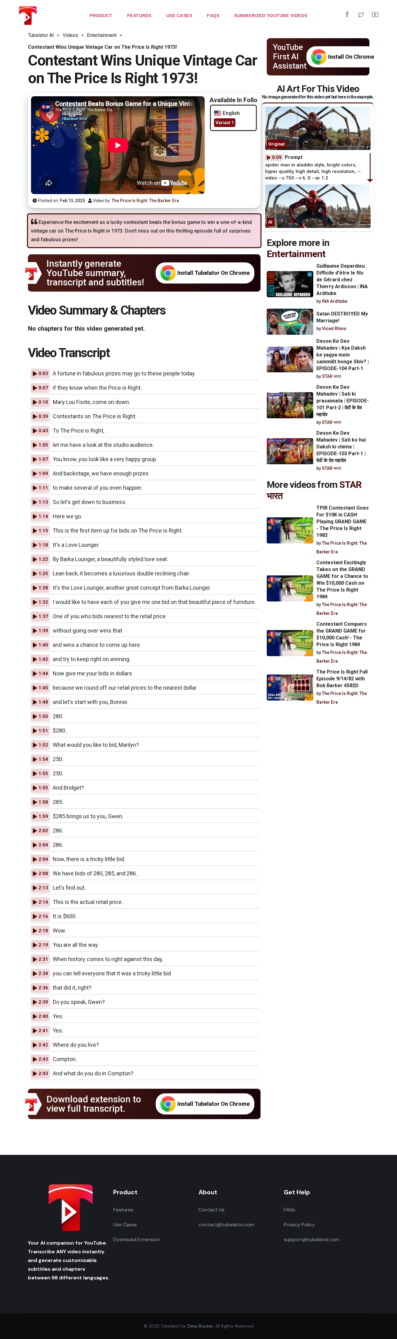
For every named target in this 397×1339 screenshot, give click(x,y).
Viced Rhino (334, 328)
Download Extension (136, 1239)
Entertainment (296, 253)
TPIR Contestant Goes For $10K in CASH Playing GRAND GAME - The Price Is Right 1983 (342, 521)
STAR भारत (331, 376)
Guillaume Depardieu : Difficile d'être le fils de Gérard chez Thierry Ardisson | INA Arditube (342, 279)
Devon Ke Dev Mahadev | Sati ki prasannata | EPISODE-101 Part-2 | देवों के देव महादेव (342, 401)
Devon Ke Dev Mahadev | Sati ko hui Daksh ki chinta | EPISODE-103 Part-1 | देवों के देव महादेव (341, 447)
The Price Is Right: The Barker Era (145, 200)
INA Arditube (334, 301)
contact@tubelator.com (226, 1224)
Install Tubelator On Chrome (213, 273)
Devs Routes (200, 1326)
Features (123, 1209)
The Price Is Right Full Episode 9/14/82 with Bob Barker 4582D (342, 678)
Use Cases (125, 1224)
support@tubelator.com (311, 1239)
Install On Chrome (351, 56)
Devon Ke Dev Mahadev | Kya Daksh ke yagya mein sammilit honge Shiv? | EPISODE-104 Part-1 (342, 355)
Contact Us (211, 1209)
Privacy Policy (299, 1224)
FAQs (289, 1209)
